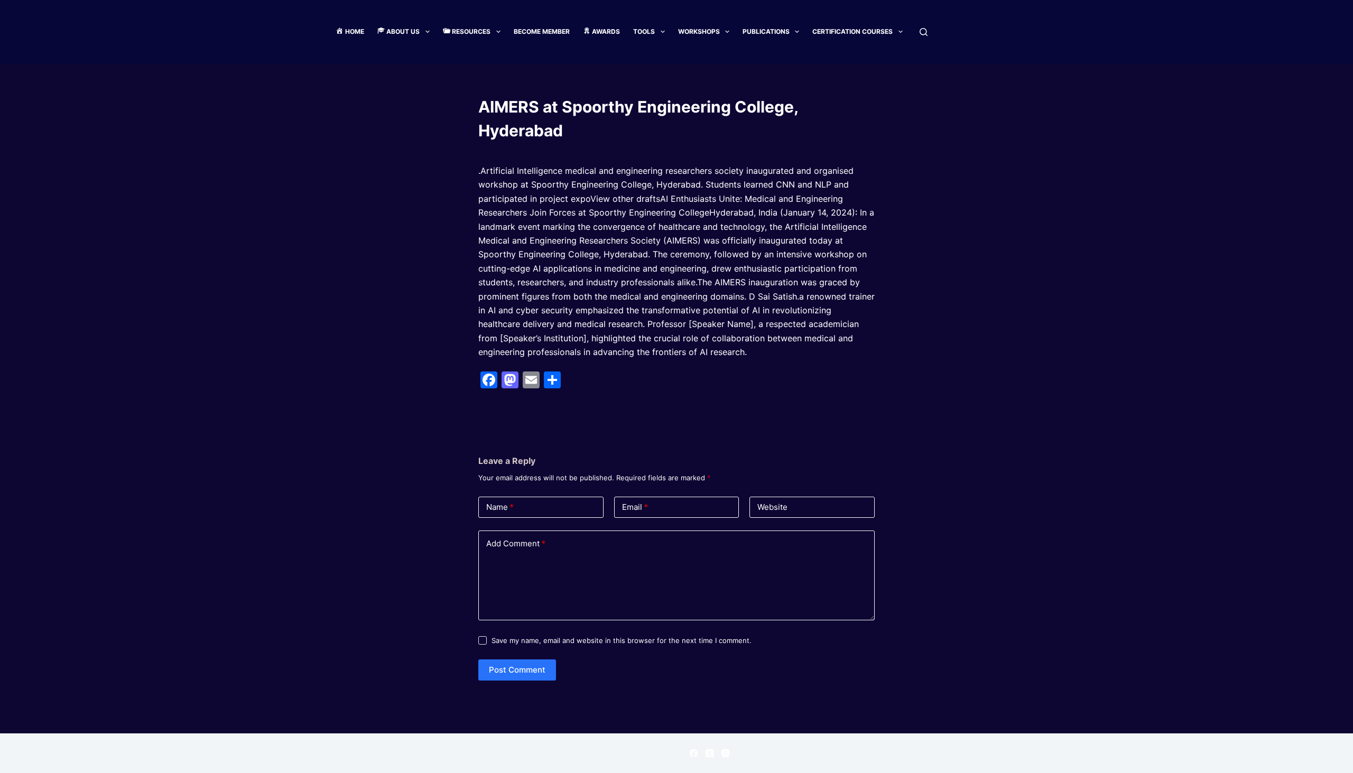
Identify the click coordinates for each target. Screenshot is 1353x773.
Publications (766, 31)
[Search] (924, 32)
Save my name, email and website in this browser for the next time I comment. (622, 640)
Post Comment (517, 670)
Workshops (699, 31)
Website (772, 507)
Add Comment (515, 543)
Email (635, 507)
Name (500, 507)
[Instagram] (725, 753)
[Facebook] (694, 753)
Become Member (542, 31)
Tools (644, 31)
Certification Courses (852, 31)
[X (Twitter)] (709, 753)
